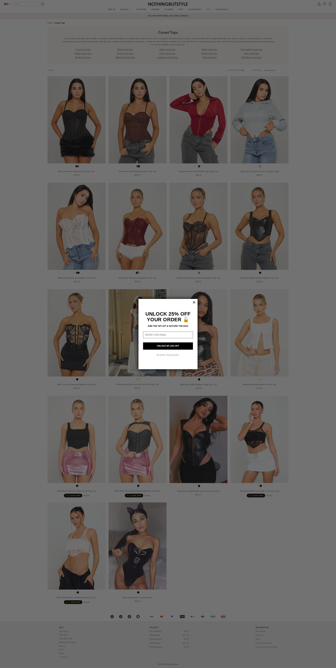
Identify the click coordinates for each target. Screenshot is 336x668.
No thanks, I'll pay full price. (168, 355)
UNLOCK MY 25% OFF (168, 346)
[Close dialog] (194, 302)
